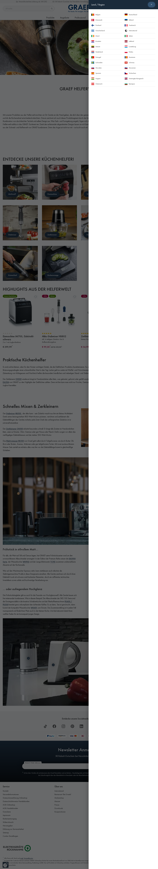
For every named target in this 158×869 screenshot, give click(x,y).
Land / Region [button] (98, 4)
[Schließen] (151, 4)
